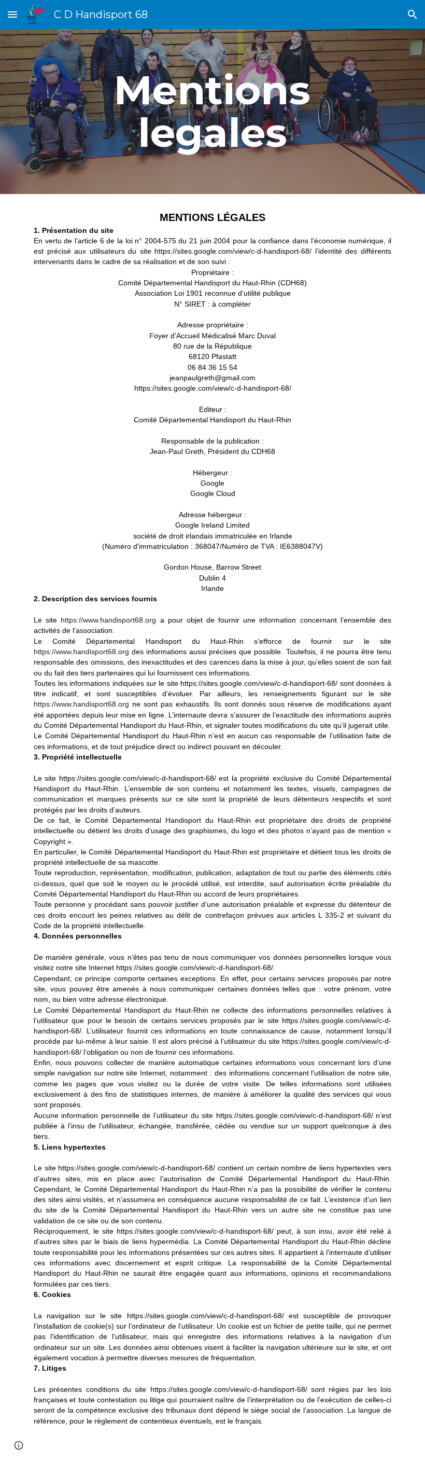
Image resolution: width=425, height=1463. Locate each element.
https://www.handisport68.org (108, 620)
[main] (212, 111)
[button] (12, 14)
